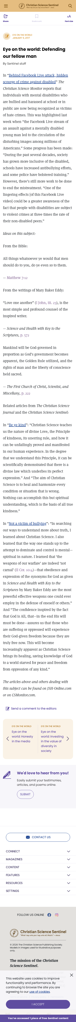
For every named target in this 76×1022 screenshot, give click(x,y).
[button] (8, 739)
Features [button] (13, 875)
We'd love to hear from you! (43, 773)
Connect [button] (13, 851)
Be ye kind (17, 424)
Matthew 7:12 (17, 277)
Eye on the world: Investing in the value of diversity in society (52, 741)
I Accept (38, 1004)
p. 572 (24, 335)
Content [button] (12, 867)
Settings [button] (12, 891)
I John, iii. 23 (46, 302)
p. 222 (25, 393)
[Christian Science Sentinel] (38, 6)
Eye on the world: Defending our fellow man (34, 52)
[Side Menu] (5, 5)
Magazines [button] (14, 859)
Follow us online (30, 914)
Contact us (41, 837)
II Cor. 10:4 (24, 569)
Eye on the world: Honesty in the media (22, 736)
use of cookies (39, 992)
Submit (25, 794)
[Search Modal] (70, 5)
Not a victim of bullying (27, 523)
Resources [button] (14, 883)
